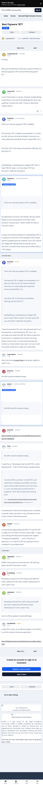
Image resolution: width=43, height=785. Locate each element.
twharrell (10, 91)
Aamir (9, 384)
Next (35, 48)
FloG (8, 446)
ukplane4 (10, 557)
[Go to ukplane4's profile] (4, 557)
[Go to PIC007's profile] (4, 525)
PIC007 (9, 524)
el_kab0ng (11, 573)
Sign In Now (21, 674)
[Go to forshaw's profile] (4, 263)
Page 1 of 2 (20, 48)
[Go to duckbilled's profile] (4, 624)
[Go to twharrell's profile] (4, 92)
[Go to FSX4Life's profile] (4, 119)
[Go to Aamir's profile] (4, 385)
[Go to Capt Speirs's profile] (4, 355)
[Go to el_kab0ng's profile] (4, 574)
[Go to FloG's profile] (4, 447)
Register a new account (21, 669)
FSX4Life (10, 118)
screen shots (19, 360)
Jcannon (10, 371)
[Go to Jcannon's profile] (4, 372)
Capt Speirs (11, 354)
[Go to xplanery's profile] (4, 179)
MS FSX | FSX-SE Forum (31, 38)
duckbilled (11, 623)
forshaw (10, 262)
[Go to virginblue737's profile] (3, 38)
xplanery (10, 178)
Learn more (4, 4)
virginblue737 (10, 38)
